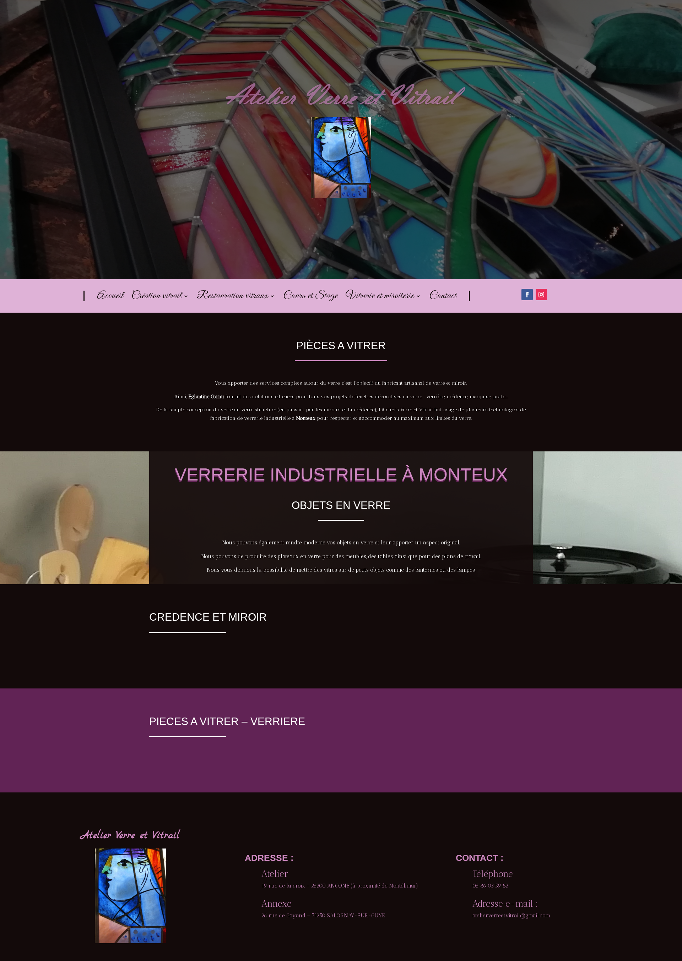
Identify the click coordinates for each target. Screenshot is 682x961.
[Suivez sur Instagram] (541, 294)
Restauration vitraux (232, 297)
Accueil (110, 297)
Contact (442, 297)
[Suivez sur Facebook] (527, 294)
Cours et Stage (310, 297)
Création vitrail (156, 297)
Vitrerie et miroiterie (380, 297)
